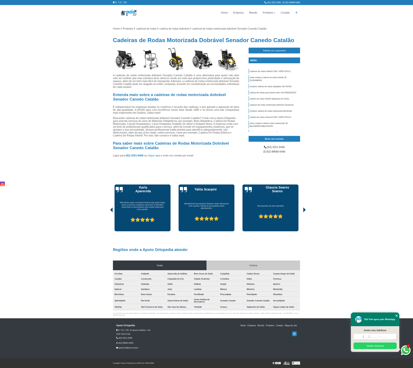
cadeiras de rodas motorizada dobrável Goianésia (272, 105)
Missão (253, 12)
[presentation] (107, 222)
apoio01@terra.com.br (128, 348)
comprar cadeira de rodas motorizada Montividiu (271, 111)
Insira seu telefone (375, 330)
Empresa (238, 12)
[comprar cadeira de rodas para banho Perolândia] (151, 60)
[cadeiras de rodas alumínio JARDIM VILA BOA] (125, 60)
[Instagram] (294, 333)
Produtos (268, 12)
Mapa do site (291, 325)
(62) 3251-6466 (274, 2)
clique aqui (154, 155)
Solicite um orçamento (274, 50)
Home (224, 12)
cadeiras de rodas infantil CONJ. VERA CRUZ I (270, 71)
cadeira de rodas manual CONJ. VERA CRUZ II (270, 117)
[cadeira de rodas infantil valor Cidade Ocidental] (176, 60)
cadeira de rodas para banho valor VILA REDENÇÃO (273, 93)
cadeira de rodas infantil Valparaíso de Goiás (269, 99)
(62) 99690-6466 (292, 2)
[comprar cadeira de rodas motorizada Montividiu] (227, 60)
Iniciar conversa (375, 345)
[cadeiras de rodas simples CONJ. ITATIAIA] (202, 60)
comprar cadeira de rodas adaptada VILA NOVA (271, 86)
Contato (285, 12)
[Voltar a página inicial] (129, 13)
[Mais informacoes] (296, 13)
